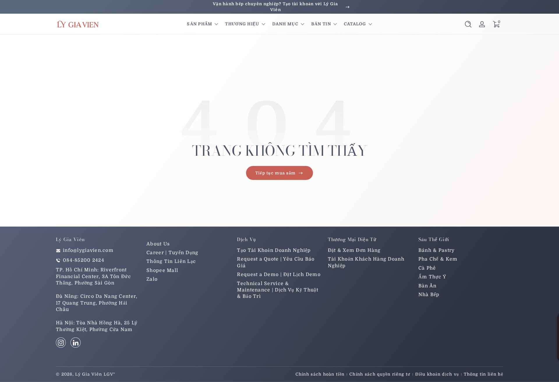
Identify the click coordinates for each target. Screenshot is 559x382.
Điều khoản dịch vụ (437, 374)
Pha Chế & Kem (438, 259)
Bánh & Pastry (436, 250)
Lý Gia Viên (88, 374)
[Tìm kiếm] (468, 24)
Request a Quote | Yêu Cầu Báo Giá (275, 262)
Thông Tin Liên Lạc (171, 261)
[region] (279, 7)
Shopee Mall (162, 270)
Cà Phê (427, 268)
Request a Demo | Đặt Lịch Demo (278, 274)
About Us (158, 244)
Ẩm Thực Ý (432, 277)
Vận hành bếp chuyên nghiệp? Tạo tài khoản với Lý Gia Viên (275, 6)
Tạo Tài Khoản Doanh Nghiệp (274, 250)
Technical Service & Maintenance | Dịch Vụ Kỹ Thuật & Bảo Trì (277, 290)
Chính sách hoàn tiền (320, 374)
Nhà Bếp (429, 295)
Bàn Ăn (427, 286)
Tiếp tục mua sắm (275, 173)
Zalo (152, 279)
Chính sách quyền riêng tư (379, 374)
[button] (468, 24)
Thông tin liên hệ (483, 374)
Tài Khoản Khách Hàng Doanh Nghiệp (366, 262)
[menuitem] (188, 244)
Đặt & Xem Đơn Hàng (354, 250)
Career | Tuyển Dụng (172, 253)
